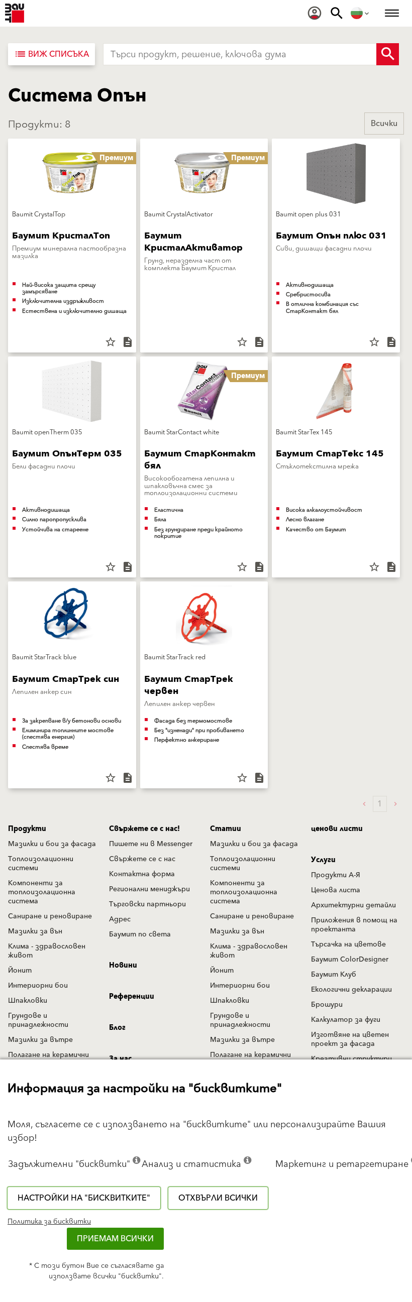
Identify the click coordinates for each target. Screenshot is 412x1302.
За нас (120, 1059)
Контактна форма (142, 874)
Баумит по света (140, 934)
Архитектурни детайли (353, 905)
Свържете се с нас (142, 859)
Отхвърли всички (218, 1198)
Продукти (27, 829)
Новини (123, 966)
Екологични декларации (351, 990)
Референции (131, 997)
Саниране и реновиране (50, 916)
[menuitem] (314, 13)
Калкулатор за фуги (345, 1020)
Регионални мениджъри (149, 889)
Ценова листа (335, 890)
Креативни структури (351, 1059)
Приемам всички (115, 1239)
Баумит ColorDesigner (349, 960)
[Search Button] (387, 54)
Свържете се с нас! (144, 829)
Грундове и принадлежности (38, 1020)
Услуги (323, 860)
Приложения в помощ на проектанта (354, 924)
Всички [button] (384, 123)
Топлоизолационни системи (40, 863)
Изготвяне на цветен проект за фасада (350, 1039)
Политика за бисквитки (49, 1222)
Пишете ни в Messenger (150, 844)
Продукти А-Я (335, 875)
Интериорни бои (38, 986)
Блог (117, 1028)
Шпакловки (27, 1001)
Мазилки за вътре (40, 1040)
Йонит (20, 971)
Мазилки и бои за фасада (52, 844)
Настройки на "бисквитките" (84, 1198)
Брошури (327, 1005)
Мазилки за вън (35, 931)
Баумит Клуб (333, 975)
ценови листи (337, 829)
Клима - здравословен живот (46, 951)
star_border (111, 342)
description (128, 342)
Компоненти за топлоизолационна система (41, 892)
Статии (225, 829)
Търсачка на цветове (348, 944)
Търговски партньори (147, 904)
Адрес (120, 919)
